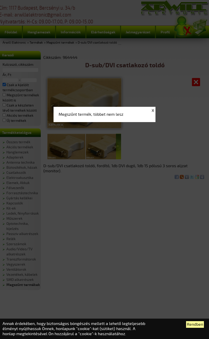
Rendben (195, 324)
